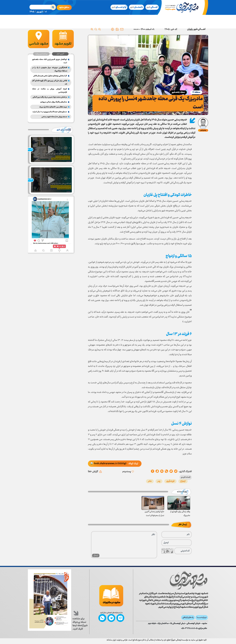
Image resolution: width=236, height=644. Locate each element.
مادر (150, 481)
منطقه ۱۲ (196, 92)
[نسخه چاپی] (112, 29)
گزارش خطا (93, 471)
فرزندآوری (170, 481)
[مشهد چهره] (183, 7)
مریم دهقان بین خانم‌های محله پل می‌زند (53, 107)
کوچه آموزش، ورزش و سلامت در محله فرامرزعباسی (49, 90)
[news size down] (99, 29)
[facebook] (152, 471)
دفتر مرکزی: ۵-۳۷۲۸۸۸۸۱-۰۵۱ (194, 628)
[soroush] (161, 471)
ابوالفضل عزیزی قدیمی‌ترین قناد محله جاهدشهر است (49, 61)
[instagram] (120, 618)
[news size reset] (96, 29)
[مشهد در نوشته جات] (111, 595)
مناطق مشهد (64, 7)
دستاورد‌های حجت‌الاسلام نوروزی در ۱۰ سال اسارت (50, 111)
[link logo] (188, 580)
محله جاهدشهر (178, 92)
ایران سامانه (111, 640)
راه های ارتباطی (188, 617)
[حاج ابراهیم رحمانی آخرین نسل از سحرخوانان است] (152, 503)
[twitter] (171, 471)
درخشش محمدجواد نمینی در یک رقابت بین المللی (50, 97)
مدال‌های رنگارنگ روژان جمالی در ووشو (53, 102)
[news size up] (92, 29)
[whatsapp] (166, 471)
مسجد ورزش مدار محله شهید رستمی (54, 116)
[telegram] (175, 471)
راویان (190, 29)
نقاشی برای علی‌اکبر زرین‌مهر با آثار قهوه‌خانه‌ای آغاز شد (49, 82)
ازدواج (183, 481)
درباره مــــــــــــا (201, 617)
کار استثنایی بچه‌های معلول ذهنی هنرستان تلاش (50, 75)
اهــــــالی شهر (199, 29)
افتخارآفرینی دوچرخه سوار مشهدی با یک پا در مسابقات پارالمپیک (49, 69)
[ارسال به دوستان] (121, 29)
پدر (159, 481)
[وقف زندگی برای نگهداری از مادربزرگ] (178, 503)
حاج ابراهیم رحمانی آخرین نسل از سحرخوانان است (154, 513)
